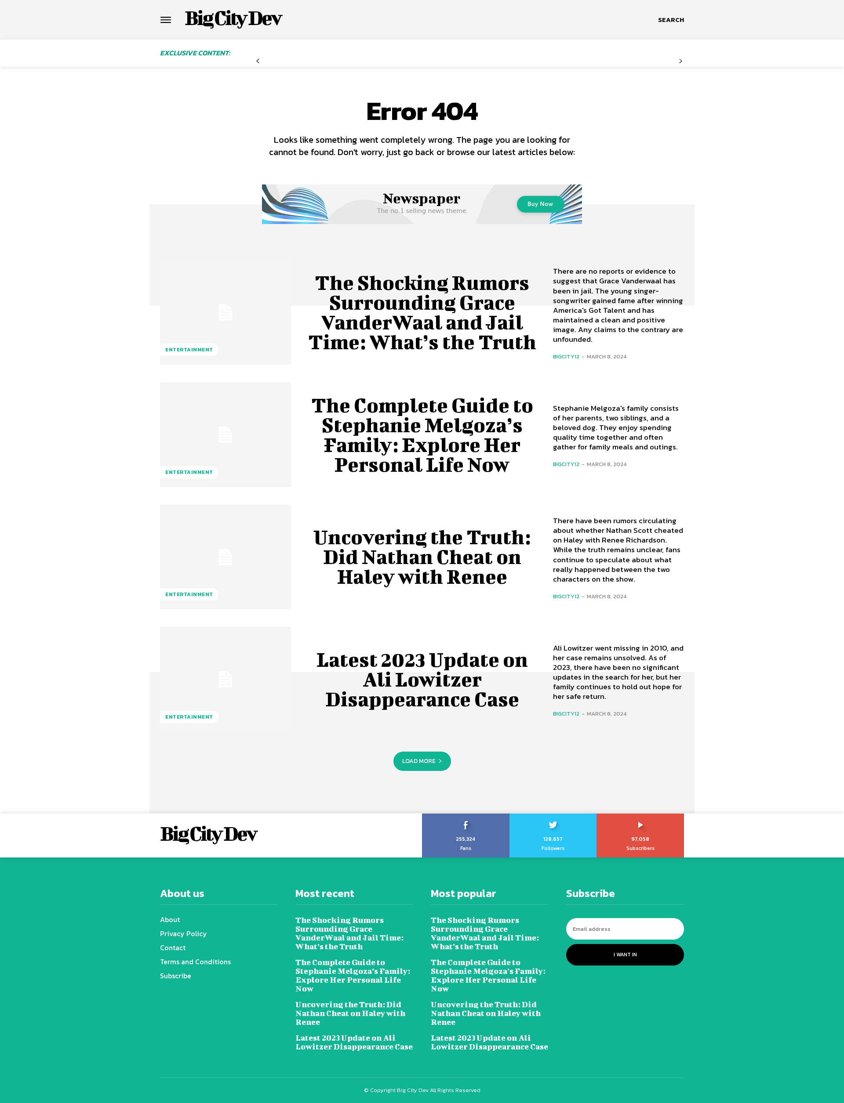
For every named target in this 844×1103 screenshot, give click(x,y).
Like (465, 816)
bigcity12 (566, 356)
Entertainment (189, 350)
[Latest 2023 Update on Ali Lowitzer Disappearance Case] (225, 679)
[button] (671, 20)
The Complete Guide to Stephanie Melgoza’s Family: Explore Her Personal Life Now (422, 435)
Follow (553, 816)
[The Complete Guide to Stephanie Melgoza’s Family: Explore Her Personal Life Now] (225, 434)
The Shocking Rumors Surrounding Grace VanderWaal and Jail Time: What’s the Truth (422, 312)
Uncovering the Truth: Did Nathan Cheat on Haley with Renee (422, 556)
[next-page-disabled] (680, 61)
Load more (419, 761)
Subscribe (641, 816)
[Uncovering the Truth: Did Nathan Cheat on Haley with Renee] (225, 557)
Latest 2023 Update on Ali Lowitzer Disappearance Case (422, 679)
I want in (625, 954)
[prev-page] (257, 61)
